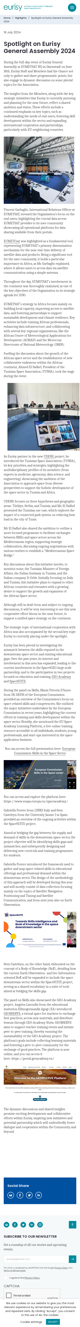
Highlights (21, 17)
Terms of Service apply (15, 1270)
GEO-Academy (61, 677)
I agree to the (24, 1277)
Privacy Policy (61, 1267)
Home (7, 17)
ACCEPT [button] (53, 1322)
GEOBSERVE (12, 1014)
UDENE (49, 456)
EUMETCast (12, 241)
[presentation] (32, 1295)
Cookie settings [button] (31, 1322)
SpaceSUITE (17, 681)
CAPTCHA (12, 1286)
